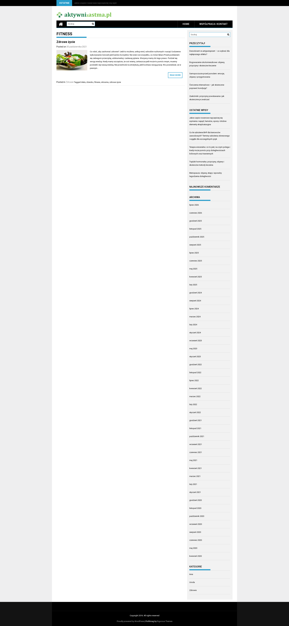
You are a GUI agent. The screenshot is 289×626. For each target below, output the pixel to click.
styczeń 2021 (195, 492)
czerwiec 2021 (195, 452)
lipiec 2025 (194, 253)
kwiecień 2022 (195, 388)
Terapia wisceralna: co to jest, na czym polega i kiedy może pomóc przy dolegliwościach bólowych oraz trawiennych (209, 150)
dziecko (89, 82)
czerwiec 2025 (195, 261)
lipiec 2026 (194, 205)
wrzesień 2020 (195, 524)
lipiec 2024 (194, 309)
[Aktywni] (60, 24)
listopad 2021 (195, 428)
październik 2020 (196, 516)
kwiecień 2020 (195, 556)
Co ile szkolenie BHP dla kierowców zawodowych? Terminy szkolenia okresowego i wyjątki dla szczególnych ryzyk (209, 135)
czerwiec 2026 (195, 213)
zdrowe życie (115, 82)
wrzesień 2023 (195, 340)
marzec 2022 (194, 396)
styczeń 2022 (195, 412)
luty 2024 (193, 324)
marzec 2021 (194, 476)
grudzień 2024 (195, 293)
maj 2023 (193, 348)
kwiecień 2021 (195, 468)
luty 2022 (193, 404)
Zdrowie (70, 82)
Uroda (192, 582)
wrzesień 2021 (195, 444)
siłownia (105, 82)
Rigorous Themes (164, 621)
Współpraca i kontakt (213, 24)
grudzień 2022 (195, 364)
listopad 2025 (195, 229)
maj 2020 (193, 548)
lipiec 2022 (194, 380)
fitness (97, 82)
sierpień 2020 (195, 532)
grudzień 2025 (195, 221)
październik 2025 (196, 237)
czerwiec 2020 (195, 540)
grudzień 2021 (195, 420)
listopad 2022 (195, 372)
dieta (83, 82)
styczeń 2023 (195, 356)
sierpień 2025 (195, 245)
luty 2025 (193, 285)
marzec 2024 (194, 316)
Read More (175, 75)
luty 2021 (193, 484)
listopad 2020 (195, 508)
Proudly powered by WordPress (130, 621)
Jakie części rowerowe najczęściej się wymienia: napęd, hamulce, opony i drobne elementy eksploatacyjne (207, 121)
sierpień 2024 (195, 301)
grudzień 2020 (195, 500)
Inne (191, 574)
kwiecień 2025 (195, 277)
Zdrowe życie (65, 42)
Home (186, 24)
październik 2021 (196, 436)
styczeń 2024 (195, 332)
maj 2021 (193, 460)
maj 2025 (193, 269)
